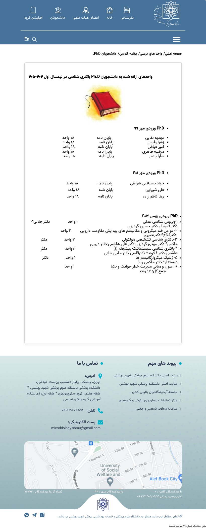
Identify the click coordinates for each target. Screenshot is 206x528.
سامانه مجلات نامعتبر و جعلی (157, 409)
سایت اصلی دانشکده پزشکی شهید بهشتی (148, 384)
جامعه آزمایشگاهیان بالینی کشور (155, 392)
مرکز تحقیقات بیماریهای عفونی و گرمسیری (148, 400)
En (26, 39)
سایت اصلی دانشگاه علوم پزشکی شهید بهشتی (146, 375)
